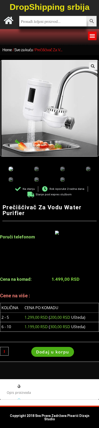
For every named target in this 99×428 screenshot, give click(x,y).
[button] (92, 36)
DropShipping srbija (49, 7)
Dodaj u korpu (52, 352)
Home (7, 50)
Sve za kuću (23, 50)
